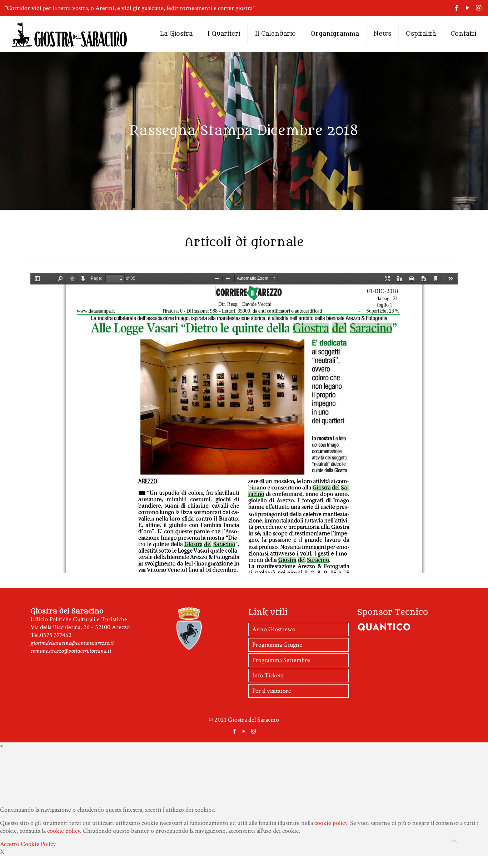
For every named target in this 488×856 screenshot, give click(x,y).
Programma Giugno (277, 680)
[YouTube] (467, 8)
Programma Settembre (281, 696)
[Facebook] (456, 8)
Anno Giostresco (273, 665)
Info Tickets (267, 711)
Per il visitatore (271, 726)
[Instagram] (478, 8)
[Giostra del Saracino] (69, 34)
